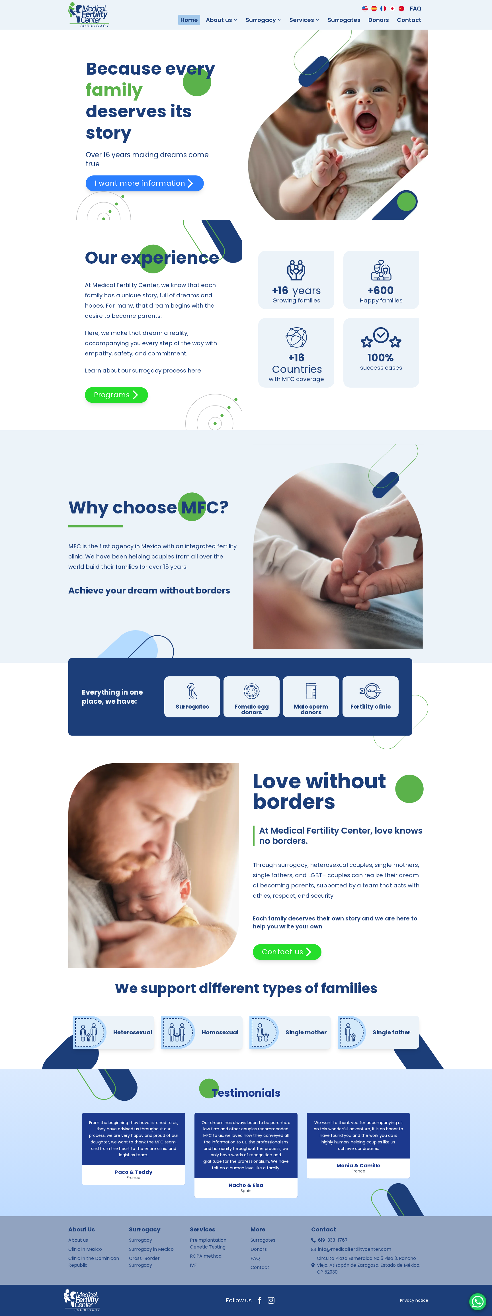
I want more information (140, 183)
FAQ (415, 9)
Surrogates (344, 20)
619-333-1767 (333, 1240)
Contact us (282, 952)
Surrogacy (140, 1240)
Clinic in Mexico (85, 1249)
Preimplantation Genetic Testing (208, 1243)
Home (189, 20)
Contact (409, 20)
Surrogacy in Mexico (151, 1249)
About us (78, 1240)
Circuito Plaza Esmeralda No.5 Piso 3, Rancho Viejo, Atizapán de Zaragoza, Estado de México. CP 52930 (368, 1265)
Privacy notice (414, 1300)
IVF (193, 1265)
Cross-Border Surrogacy (144, 1261)
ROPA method (206, 1256)
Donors (378, 20)
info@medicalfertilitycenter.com (354, 1249)
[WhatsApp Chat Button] (477, 1301)
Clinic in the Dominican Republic (93, 1261)
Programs (112, 395)
